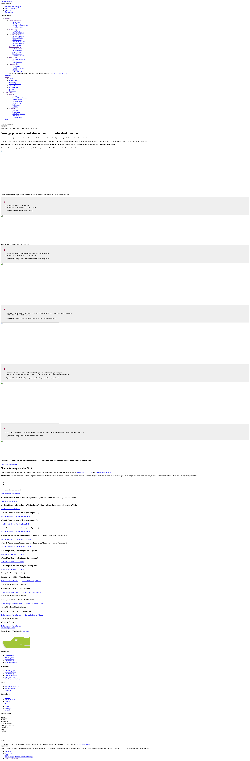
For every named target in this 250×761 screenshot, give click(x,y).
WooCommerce (17, 45)
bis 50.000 (17, 516)
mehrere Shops (12, 501)
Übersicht (15, 110)
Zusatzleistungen (14, 64)
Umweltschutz (16, 103)
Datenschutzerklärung (83, 744)
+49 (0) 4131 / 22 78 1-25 (84, 472)
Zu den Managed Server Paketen (11, 615)
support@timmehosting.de (13, 7)
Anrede (3, 717)
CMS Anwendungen (15, 47)
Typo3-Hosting (9, 660)
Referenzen (16, 105)
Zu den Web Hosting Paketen (31, 581)
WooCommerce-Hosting (12, 679)
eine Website (12, 493)
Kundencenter (9, 12)
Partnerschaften (17, 100)
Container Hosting (18, 68)
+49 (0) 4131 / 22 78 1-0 (12, 8)
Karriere (15, 107)
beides (18, 493)
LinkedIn (7, 710)
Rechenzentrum (17, 117)
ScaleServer (16, 31)
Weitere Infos (13, 57)
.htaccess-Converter (15, 84)
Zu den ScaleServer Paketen (9, 581)
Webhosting (16, 22)
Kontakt (14, 96)
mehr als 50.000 (25, 516)
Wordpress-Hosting (18, 55)
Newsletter (12, 89)
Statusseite (8, 10)
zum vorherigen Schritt (8, 628)
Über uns (11, 94)
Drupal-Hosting (17, 50)
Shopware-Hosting (18, 43)
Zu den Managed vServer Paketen (11, 603)
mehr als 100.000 (26, 539)
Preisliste (7, 701)
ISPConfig (15, 115)
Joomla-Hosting (17, 52)
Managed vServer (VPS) (20, 26)
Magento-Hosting (17, 38)
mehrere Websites (14, 509)
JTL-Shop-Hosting (18, 36)
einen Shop (4, 493)
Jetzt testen (26, 631)
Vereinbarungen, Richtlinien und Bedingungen (19, 757)
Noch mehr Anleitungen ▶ (9, 464)
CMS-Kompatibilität (18, 114)
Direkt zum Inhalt (6, 1)
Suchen (4, 126)
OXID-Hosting (17, 40)
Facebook (8, 706)
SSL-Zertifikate (17, 71)
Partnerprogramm (17, 101)
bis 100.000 (17, 539)
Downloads (12, 91)
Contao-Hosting (17, 48)
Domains (15, 70)
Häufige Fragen (13, 80)
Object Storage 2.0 (18, 33)
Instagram (8, 708)
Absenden (4, 746)
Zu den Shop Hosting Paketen (31, 592)
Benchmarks (16, 112)
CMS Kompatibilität (18, 59)
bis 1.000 (4, 516)
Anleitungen (12, 82)
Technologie (12, 108)
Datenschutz (8, 753)
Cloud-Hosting (13, 29)
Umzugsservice (17, 63)
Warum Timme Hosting (19, 98)
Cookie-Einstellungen (11, 758)
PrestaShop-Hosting (18, 41)
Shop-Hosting (16, 24)
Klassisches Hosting (15, 20)
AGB (6, 755)
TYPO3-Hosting (17, 54)
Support (11, 78)
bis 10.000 (10, 516)
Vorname (3, 723)
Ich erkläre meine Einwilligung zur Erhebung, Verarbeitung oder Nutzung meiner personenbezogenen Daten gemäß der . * (47, 744)
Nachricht (4, 729)
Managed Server (17, 27)
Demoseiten (16, 61)
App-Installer (16, 66)
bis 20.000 (10, 539)
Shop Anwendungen (15, 34)
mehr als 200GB (19, 554)
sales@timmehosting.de (103, 472)
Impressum (8, 751)
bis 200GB (10, 554)
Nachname (4, 725)
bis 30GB (4, 554)
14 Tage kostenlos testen (60, 73)
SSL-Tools (12, 85)
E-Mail (3, 727)
